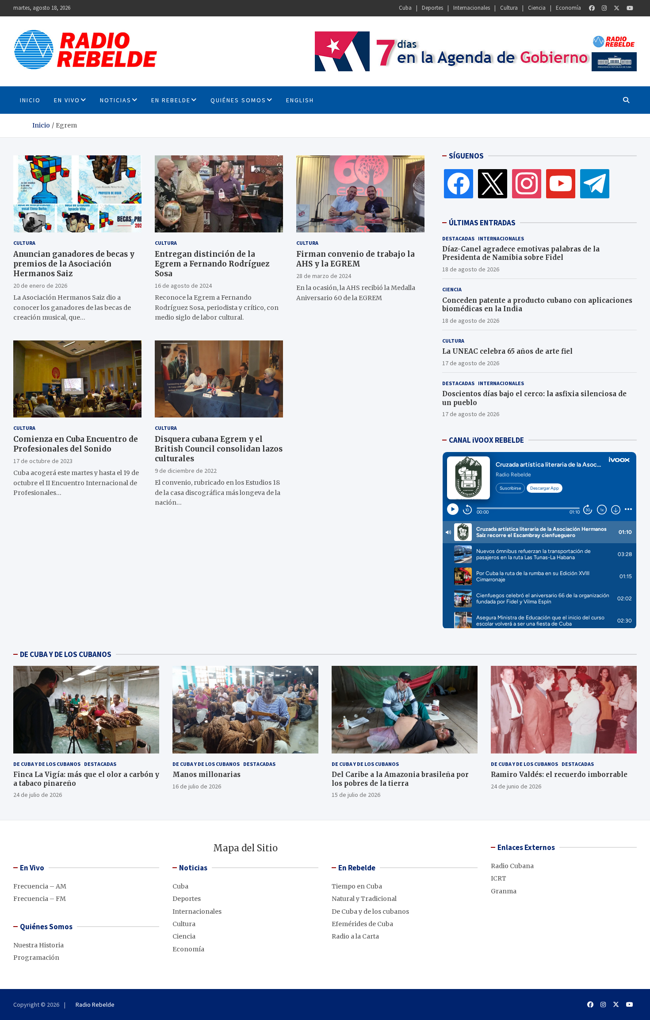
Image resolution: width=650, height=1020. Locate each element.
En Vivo (67, 100)
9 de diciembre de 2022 (186, 471)
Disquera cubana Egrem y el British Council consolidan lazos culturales (219, 449)
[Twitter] (616, 8)
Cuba (405, 8)
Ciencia (537, 8)
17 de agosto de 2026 (470, 363)
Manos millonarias (206, 774)
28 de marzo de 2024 (323, 276)
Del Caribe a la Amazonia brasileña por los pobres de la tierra (400, 779)
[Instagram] (604, 8)
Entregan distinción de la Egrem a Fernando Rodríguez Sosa (212, 263)
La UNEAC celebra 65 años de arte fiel (507, 351)
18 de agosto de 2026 (470, 269)
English (300, 100)
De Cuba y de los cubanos (46, 764)
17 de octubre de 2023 (43, 461)
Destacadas (458, 238)
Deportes (432, 8)
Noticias (115, 100)
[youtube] (560, 183)
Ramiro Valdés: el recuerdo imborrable (559, 774)
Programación (36, 958)
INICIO (30, 100)
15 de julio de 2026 (356, 795)
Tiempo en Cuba (357, 886)
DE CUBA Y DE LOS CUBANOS (65, 654)
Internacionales (471, 8)
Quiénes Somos (238, 100)
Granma (503, 891)
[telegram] (594, 183)
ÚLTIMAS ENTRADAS (482, 223)
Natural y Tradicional (364, 899)
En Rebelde (171, 100)
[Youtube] (630, 8)
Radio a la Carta (355, 936)
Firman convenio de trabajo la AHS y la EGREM (355, 259)
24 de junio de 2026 (516, 786)
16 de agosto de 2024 (183, 286)
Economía (568, 8)
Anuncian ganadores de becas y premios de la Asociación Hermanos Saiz (73, 263)
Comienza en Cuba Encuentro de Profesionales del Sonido (75, 444)
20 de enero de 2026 (40, 286)
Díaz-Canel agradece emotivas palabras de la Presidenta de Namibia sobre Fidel (521, 253)
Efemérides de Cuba (362, 924)
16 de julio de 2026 (196, 786)
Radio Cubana (512, 866)
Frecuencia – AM (39, 886)
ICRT (498, 878)
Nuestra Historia (38, 945)
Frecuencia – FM (39, 899)
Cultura (509, 8)
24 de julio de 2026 (37, 795)
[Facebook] (591, 8)
